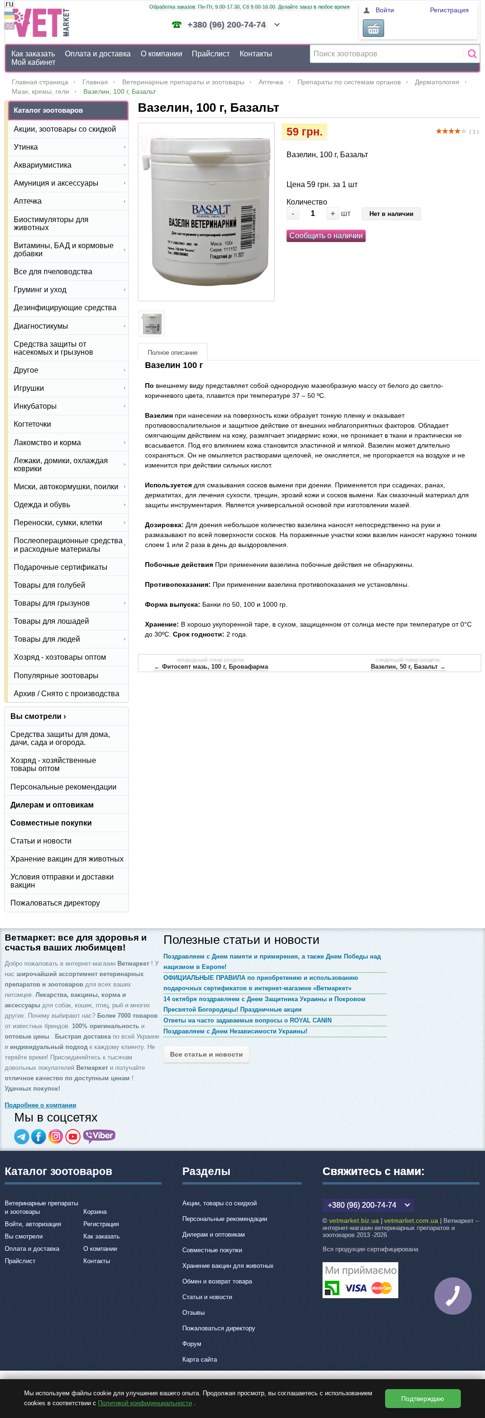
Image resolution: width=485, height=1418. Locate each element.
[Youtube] (73, 1136)
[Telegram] (21, 1136)
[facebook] (38, 1136)
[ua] (9, 16)
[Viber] (99, 1136)
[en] (9, 27)
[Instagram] (55, 1136)
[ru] (9, 5)
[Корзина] (373, 28)
